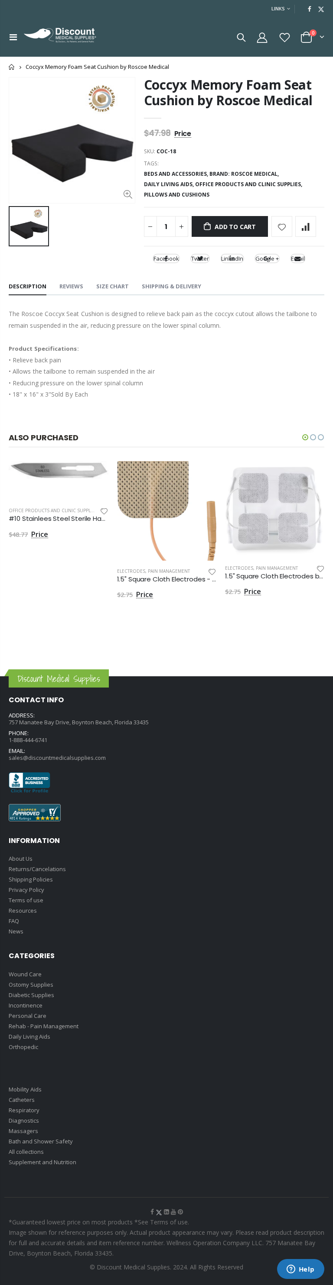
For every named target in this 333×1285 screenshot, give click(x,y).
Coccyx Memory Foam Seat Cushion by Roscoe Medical (228, 92)
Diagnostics (24, 1120)
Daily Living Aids (29, 1036)
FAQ (14, 921)
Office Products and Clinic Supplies (53, 510)
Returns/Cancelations (37, 869)
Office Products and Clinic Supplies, (249, 184)
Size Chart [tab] (112, 286)
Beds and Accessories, (176, 174)
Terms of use (26, 900)
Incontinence (25, 1005)
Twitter (200, 258)
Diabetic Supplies (31, 995)
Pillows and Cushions (176, 194)
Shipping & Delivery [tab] (171, 286)
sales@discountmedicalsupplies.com (57, 758)
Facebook (166, 258)
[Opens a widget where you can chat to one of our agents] (300, 1270)
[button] (305, 437)
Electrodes (131, 571)
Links (278, 8)
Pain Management (169, 571)
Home (12, 67)
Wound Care (25, 974)
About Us (21, 858)
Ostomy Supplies (31, 984)
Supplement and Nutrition (42, 1162)
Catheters (22, 1100)
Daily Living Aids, (169, 184)
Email (298, 258)
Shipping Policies (31, 879)
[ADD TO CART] (94, 475)
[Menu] (13, 37)
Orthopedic (23, 1047)
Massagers (23, 1131)
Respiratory (24, 1110)
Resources (23, 910)
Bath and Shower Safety (41, 1141)
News (16, 931)
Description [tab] (27, 286)
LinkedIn (232, 258)
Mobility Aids (25, 1089)
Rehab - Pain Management (43, 1026)
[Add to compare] (305, 226)
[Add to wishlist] (281, 226)
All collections (26, 1152)
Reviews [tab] (71, 286)
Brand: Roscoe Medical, (244, 174)
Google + (267, 258)
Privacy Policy (26, 890)
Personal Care (27, 1016)
